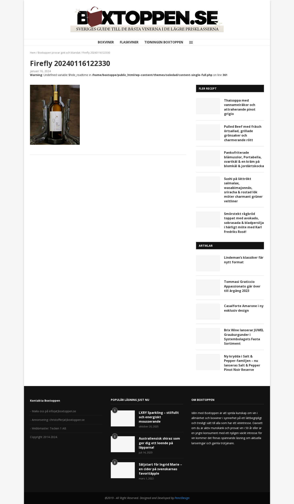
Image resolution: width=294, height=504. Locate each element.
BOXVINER (106, 42)
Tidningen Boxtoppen (163, 42)
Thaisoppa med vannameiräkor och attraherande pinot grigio (239, 107)
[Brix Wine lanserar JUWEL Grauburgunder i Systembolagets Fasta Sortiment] (208, 336)
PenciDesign (182, 498)
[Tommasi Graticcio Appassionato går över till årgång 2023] (208, 287)
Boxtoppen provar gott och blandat (59, 52)
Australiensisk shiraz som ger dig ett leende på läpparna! (159, 443)
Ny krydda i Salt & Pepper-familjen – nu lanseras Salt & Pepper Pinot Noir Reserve (242, 363)
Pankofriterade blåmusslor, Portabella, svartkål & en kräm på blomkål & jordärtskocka (244, 159)
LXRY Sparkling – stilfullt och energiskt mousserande (159, 417)
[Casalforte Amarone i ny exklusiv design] (208, 312)
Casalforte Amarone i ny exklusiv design (243, 308)
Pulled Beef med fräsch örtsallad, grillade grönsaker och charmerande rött (242, 133)
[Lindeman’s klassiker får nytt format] (208, 263)
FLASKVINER (129, 42)
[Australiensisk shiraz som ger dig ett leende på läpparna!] (123, 444)
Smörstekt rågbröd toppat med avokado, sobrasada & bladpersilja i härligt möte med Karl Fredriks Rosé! (244, 223)
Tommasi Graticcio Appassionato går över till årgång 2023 (242, 286)
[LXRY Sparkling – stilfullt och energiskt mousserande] (123, 418)
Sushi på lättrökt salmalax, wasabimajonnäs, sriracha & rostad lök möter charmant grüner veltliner (243, 190)
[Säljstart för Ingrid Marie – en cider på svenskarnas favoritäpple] (123, 470)
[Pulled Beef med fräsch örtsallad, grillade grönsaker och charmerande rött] (208, 132)
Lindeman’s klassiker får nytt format (243, 259)
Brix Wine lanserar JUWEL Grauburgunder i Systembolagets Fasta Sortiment (244, 337)
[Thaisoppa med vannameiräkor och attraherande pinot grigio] (208, 106)
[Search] (197, 42)
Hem (33, 52)
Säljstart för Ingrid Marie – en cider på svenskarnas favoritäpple (160, 469)
